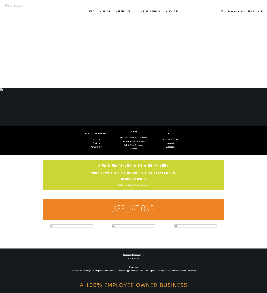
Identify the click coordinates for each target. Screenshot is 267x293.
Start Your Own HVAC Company (133, 138)
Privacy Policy (96, 147)
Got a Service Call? (170, 139)
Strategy (96, 143)
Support (170, 143)
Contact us (170, 147)
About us (96, 139)
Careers (133, 149)
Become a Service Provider (133, 141)
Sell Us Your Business (133, 145)
